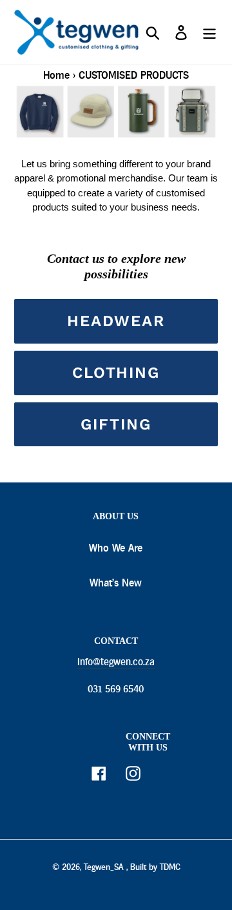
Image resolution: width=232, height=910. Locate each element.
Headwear (116, 321)
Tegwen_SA (103, 867)
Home (56, 75)
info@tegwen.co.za (116, 662)
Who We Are (115, 548)
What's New (116, 583)
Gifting (116, 424)
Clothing (116, 373)
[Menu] (209, 32)
